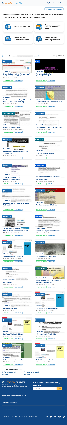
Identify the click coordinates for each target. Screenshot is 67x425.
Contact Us (6, 417)
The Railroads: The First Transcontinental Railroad (45, 75)
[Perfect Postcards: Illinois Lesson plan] (50, 361)
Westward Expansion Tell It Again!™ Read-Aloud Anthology (48, 281)
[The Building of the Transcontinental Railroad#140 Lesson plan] (17, 199)
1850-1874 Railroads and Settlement (15, 231)
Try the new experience (55, 9)
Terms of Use (33, 416)
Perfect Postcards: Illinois (44, 360)
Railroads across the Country (13, 360)
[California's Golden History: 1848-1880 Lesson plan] (50, 96)
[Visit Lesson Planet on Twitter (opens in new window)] (51, 416)
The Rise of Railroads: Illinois (13, 334)
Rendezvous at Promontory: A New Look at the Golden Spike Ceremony (17, 101)
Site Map (14, 416)
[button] (60, 3)
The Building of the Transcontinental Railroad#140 (16, 204)
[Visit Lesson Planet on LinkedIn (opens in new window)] (55, 416)
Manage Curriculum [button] (10, 409)
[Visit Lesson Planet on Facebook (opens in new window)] (47, 416)
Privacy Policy (23, 416)
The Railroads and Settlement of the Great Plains (15, 152)
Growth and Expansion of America (48, 231)
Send (59, 389)
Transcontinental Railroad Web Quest (49, 127)
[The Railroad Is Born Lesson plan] (17, 303)
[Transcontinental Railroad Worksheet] (17, 122)
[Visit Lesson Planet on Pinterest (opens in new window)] (63, 416)
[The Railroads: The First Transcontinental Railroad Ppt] (50, 70)
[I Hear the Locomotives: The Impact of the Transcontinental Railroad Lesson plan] (17, 70)
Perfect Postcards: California (13, 257)
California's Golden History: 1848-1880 (49, 102)
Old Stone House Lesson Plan (46, 257)
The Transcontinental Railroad (46, 205)
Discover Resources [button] (10, 402)
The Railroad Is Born (10, 308)
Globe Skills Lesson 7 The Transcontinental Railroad (12, 178)
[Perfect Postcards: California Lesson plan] (17, 258)
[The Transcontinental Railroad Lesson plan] (50, 199)
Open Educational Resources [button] (15, 395)
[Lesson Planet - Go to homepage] (13, 3)
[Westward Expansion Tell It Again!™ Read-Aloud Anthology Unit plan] (50, 284)
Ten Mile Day (7, 282)
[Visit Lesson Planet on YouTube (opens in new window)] (59, 416)
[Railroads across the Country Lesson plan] (17, 354)
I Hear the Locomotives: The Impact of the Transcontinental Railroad (16, 75)
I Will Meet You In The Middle (46, 334)
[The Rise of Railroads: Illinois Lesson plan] (17, 332)
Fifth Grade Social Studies (45, 153)
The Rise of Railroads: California (47, 308)
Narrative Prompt (42, 179)
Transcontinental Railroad (12, 127)
